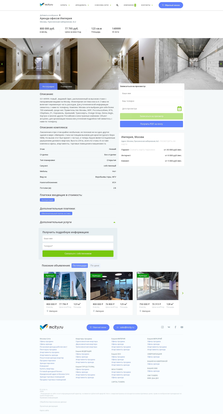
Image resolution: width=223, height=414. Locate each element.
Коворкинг (44, 366)
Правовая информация (49, 398)
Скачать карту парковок (142, 149)
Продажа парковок (48, 360)
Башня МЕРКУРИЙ (154, 339)
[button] (2, 64)
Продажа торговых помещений (53, 379)
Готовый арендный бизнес (51, 371)
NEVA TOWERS (117, 369)
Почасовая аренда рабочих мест (53, 347)
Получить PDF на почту (151, 124)
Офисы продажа (46, 341)
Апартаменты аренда (49, 355)
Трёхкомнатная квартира (86, 347)
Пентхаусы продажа (48, 349)
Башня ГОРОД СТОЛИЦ (85, 366)
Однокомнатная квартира (87, 341)
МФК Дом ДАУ (153, 378)
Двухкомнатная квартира (86, 344)
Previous (41, 293)
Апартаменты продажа (49, 352)
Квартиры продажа (84, 339)
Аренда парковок (47, 363)
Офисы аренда (46, 344)
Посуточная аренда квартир (52, 358)
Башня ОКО (116, 354)
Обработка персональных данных (53, 402)
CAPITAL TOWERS (118, 382)
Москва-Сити (45, 339)
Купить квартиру (47, 368)
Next (181, 293)
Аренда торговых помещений (52, 377)
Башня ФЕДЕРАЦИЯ (83, 351)
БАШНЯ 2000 (152, 368)
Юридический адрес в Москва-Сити (54, 374)
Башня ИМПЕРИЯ (118, 339)
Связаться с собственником (78, 253)
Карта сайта (44, 410)
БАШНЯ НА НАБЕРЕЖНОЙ (157, 361)
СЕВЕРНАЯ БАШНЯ (154, 354)
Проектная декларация (49, 406)
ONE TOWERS (152, 375)
